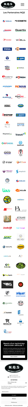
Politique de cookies (8, 405)
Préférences (14, 402)
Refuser (14, 398)
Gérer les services (5, 391)
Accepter (14, 395)
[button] (26, 383)
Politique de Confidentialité (18, 405)
